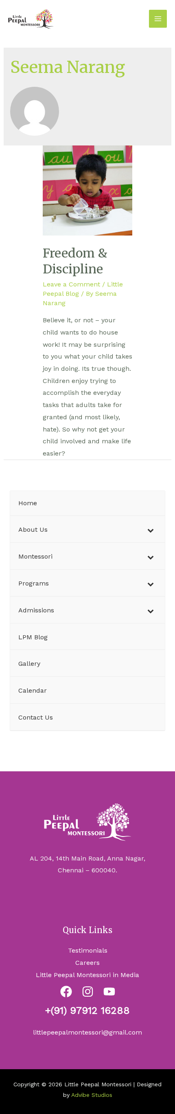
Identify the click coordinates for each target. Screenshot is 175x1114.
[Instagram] (88, 991)
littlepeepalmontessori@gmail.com (87, 1032)
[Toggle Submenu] (150, 529)
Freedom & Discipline (75, 261)
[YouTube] (109, 991)
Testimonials (87, 950)
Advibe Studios (91, 1095)
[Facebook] (66, 991)
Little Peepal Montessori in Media (87, 975)
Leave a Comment (71, 284)
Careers (87, 962)
